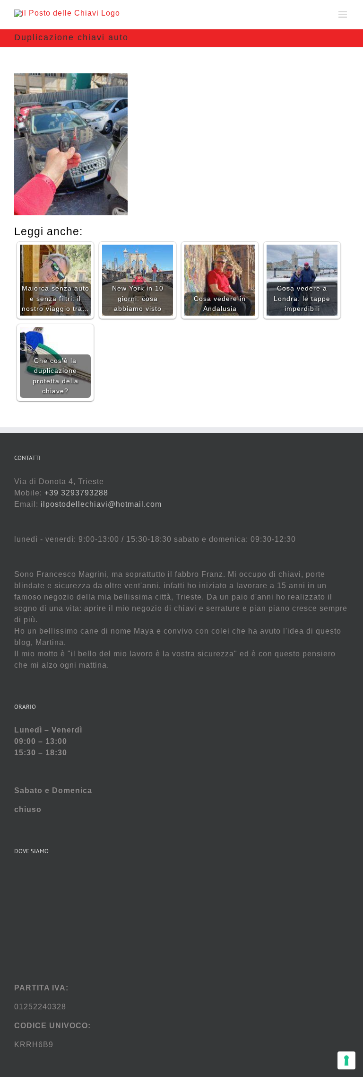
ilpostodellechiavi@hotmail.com (101, 504)
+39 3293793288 (76, 493)
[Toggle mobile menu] (343, 14)
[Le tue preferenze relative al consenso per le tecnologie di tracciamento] (346, 1060)
